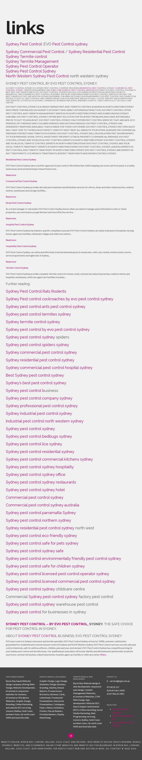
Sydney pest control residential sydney (40, 451)
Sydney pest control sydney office (35, 474)
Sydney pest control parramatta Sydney (41, 512)
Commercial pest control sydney (34, 497)
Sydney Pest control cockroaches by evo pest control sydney (59, 299)
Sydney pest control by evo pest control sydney (48, 329)
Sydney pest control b (25, 390)
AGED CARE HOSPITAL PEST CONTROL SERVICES (73, 90)
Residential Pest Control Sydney (21, 159)
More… (103, 654)
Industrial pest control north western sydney (45, 421)
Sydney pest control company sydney (39, 398)
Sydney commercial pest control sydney (42, 352)
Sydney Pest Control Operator (32, 66)
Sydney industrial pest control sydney (39, 413)
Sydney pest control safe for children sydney (45, 566)
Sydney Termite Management (32, 61)
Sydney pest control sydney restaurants (41, 482)
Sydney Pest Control (24, 44)
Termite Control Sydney (17, 267)
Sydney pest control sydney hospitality (40, 467)
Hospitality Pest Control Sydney (21, 246)
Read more (11, 175)
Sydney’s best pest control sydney (36, 383)
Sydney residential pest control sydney (40, 360)
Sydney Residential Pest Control (97, 51)
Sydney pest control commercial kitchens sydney (49, 459)
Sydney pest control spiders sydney (37, 344)
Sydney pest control (23, 612)
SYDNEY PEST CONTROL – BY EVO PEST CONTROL (47, 624)
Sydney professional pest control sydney (42, 406)
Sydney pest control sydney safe (35, 551)
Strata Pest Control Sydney (18, 202)
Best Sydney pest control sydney (35, 375)
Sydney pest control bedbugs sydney (39, 436)
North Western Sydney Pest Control (37, 76)
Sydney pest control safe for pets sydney (42, 543)
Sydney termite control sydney (33, 322)
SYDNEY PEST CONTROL (37, 636)
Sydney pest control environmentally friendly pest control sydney (63, 558)
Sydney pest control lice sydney (34, 444)
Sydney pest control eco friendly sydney (41, 535)
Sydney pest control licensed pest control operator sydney (57, 573)
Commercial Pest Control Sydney (21, 181)
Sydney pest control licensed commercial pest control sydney (60, 581)
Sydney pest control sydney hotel (35, 490)
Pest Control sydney (70, 44)
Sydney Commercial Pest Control (35, 51)
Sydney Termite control (26, 56)
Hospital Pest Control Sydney (20, 224)
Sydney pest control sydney (31, 337)
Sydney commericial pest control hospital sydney (49, 367)
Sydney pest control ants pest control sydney (45, 306)
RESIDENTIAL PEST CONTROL (93, 88)
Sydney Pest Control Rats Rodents (36, 291)
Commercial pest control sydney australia (42, 505)
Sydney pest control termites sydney (38, 314)
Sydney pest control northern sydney (38, 520)
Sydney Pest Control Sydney (31, 71)
